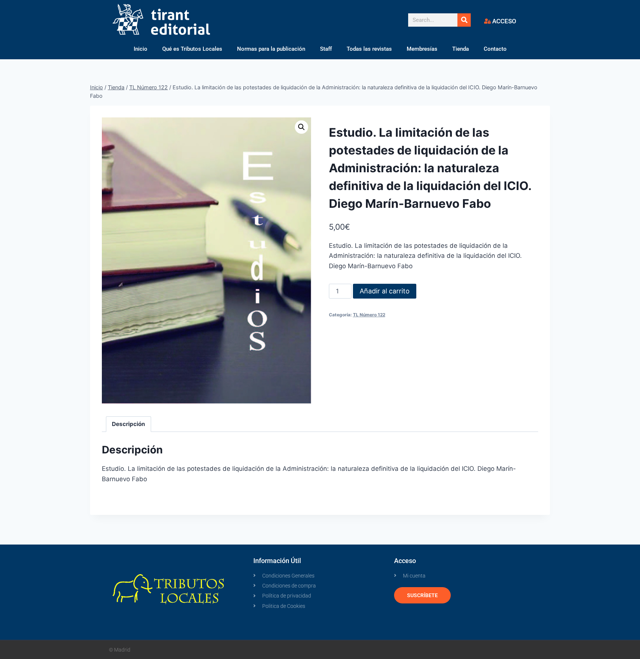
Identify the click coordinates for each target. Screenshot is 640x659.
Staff (326, 49)
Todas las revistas (369, 49)
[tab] (128, 424)
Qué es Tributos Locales (192, 49)
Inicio (140, 49)
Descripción (128, 423)
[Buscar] (464, 20)
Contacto (495, 49)
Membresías (422, 49)
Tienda (460, 49)
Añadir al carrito (385, 291)
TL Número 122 (369, 314)
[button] (301, 127)
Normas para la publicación (271, 49)
